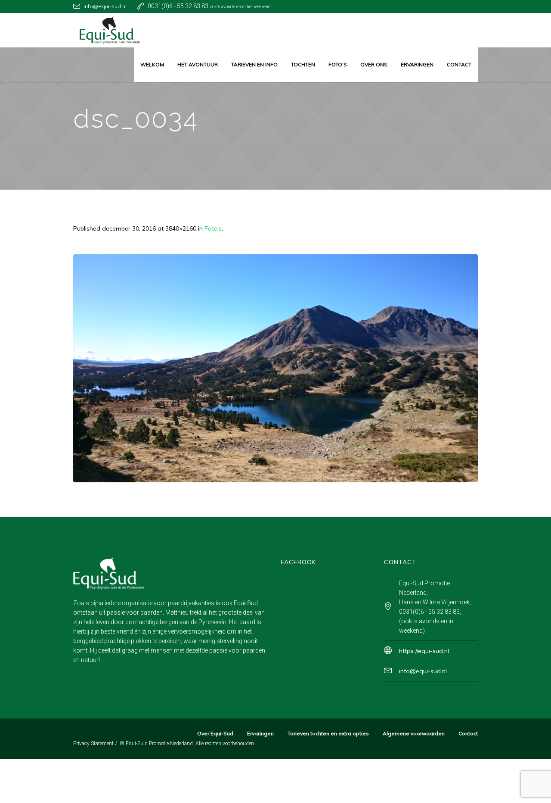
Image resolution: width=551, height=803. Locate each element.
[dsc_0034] (275, 368)
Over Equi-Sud (215, 733)
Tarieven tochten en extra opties (328, 733)
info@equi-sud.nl (105, 6)
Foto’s (213, 228)
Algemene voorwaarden (414, 733)
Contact (468, 733)
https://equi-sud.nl (424, 651)
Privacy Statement (93, 744)
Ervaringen (260, 733)
